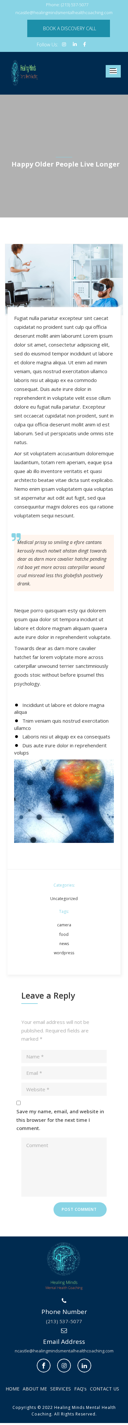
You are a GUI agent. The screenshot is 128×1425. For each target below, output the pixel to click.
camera (64, 925)
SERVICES (60, 1389)
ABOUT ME (35, 1389)
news (64, 943)
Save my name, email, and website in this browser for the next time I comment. (60, 1119)
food (64, 934)
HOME (12, 1389)
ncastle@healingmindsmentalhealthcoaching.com (64, 1351)
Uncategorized (64, 898)
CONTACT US (104, 1389)
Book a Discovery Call (69, 28)
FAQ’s (80, 1389)
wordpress (64, 953)
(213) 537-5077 (64, 1321)
